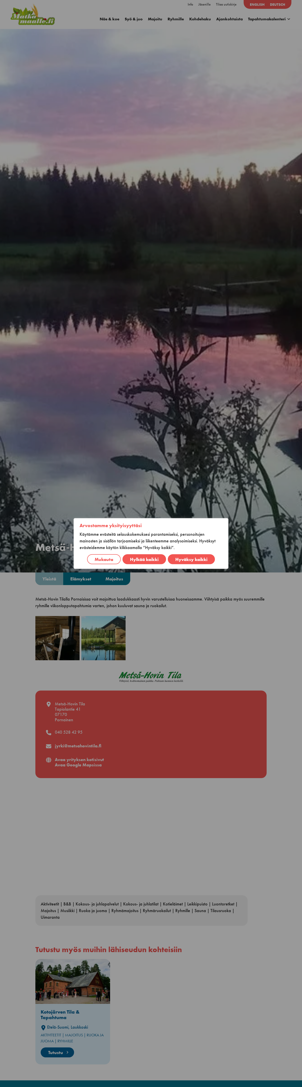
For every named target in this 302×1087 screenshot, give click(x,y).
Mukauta (104, 559)
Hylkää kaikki (144, 559)
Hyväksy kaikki (191, 559)
